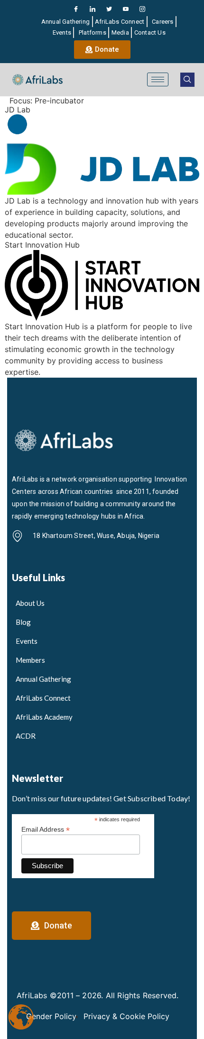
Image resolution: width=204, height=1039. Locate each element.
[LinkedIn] (92, 9)
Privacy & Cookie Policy (126, 1016)
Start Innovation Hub (42, 245)
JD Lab (17, 109)
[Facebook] (76, 9)
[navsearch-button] (187, 80)
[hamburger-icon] (157, 79)
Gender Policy (51, 1016)
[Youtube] (126, 9)
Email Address (45, 829)
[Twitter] (109, 9)
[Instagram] (142, 9)
